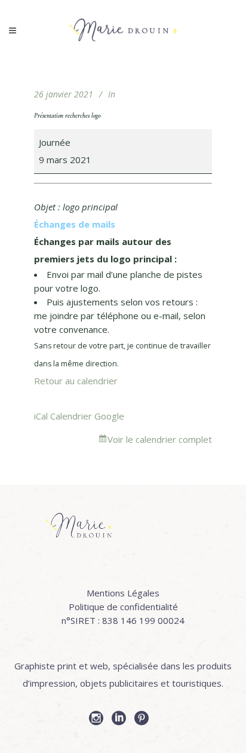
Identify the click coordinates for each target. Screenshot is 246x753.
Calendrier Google (87, 416)
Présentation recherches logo (67, 116)
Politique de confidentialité (123, 607)
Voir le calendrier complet (159, 439)
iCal (41, 416)
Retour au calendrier (76, 381)
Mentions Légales (123, 593)
